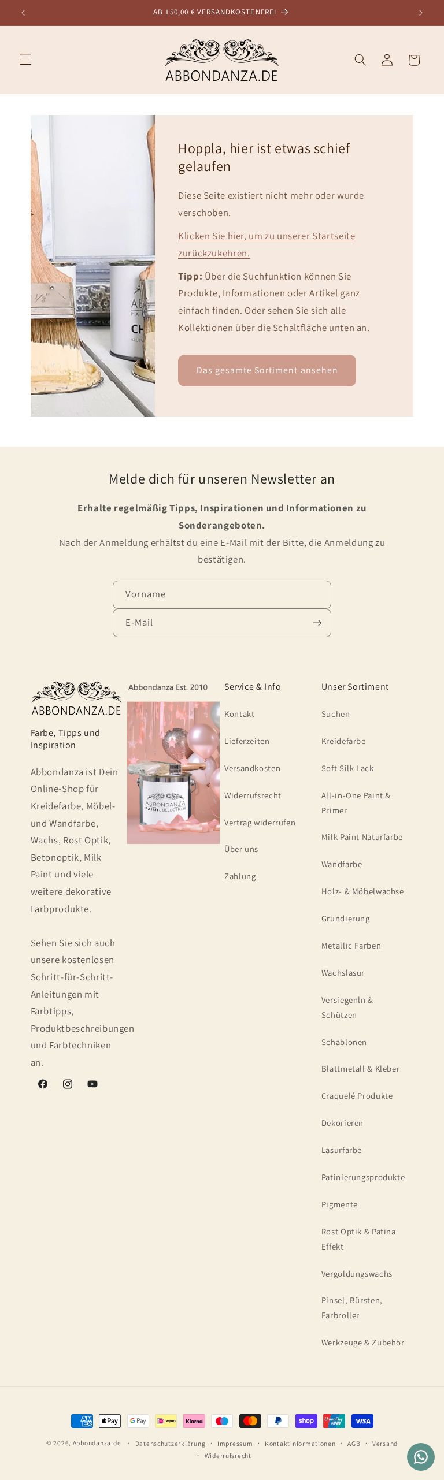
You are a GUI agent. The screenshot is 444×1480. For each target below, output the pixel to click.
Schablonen (344, 1041)
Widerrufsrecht (253, 795)
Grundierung (345, 918)
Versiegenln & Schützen (347, 1007)
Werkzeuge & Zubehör (363, 1342)
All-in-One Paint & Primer (356, 803)
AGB (353, 1443)
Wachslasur (343, 972)
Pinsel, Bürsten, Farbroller (352, 1308)
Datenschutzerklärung (170, 1443)
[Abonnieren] (317, 623)
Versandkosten (252, 768)
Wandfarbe (341, 863)
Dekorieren (342, 1122)
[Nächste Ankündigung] (421, 12)
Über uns (241, 848)
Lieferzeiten (247, 740)
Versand (385, 1443)
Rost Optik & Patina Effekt (358, 1239)
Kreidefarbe (343, 740)
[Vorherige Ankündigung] (23, 12)
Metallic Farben (351, 945)
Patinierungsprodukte (363, 1177)
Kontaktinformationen (300, 1443)
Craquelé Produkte (357, 1095)
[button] (25, 60)
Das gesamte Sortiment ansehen (267, 370)
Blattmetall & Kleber (360, 1068)
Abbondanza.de (97, 1442)
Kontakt (239, 713)
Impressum (235, 1443)
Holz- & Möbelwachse (362, 891)
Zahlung (240, 876)
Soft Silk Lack (347, 768)
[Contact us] (421, 1457)
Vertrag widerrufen (259, 822)
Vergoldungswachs (357, 1273)
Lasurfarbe (341, 1149)
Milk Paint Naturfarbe (362, 836)
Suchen (335, 713)
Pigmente (339, 1204)
